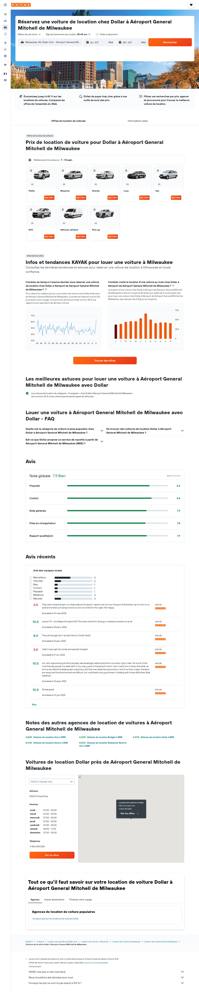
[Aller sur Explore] (5, 43)
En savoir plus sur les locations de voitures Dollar (55, 918)
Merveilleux (39, 577)
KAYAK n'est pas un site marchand (47, 971)
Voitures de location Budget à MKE (100, 737)
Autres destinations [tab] (54, 899)
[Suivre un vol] (5, 49)
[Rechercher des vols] (5, 14)
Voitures (40, 941)
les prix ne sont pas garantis (96, 962)
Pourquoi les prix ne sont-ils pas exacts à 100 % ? (55, 983)
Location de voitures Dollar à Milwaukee (161, 941)
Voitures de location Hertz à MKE (153, 737)
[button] (5, 4)
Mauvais (37, 598)
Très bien (38, 580)
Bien (35, 584)
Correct (37, 587)
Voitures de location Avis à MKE (46, 737)
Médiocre (38, 594)
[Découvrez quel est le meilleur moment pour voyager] (5, 56)
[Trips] (5, 65)
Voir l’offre (49, 197)
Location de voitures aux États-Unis (62, 941)
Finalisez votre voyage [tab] (80, 899)
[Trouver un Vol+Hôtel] (5, 34)
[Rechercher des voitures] (5, 27)
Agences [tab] (35, 899)
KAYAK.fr (29, 941)
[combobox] (29, 34)
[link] (105, 360)
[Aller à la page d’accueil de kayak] (21, 5)
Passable (38, 591)
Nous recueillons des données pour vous (51, 977)
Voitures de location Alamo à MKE (47, 742)
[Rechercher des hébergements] (5, 21)
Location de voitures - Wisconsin (95, 941)
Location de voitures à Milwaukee (126, 941)
